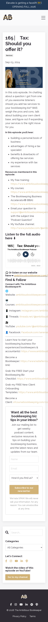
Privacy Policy (19, 616)
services (9, 55)
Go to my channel (18, 577)
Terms (32, 616)
